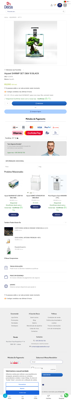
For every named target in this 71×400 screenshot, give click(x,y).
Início (6, 17)
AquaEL (11, 79)
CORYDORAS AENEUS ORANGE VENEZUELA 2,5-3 (31, 228)
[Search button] (63, 11)
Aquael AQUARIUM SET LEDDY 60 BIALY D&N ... (14, 197)
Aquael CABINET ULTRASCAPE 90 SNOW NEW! (35, 197)
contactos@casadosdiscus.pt (40, 346)
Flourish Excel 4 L (20, 247)
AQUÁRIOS (12, 17)
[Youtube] (43, 385)
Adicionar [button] (20, 186)
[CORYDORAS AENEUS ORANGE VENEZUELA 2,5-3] (8, 231)
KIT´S (19, 17)
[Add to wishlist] (20, 190)
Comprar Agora (36, 111)
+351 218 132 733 (19, 152)
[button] (64, 222)
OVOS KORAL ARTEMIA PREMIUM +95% (28, 237)
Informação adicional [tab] (15, 161)
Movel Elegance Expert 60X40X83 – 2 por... (57, 197)
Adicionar (40, 103)
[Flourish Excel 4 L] (8, 250)
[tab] (14, 161)
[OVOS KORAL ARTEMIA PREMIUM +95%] (8, 241)
